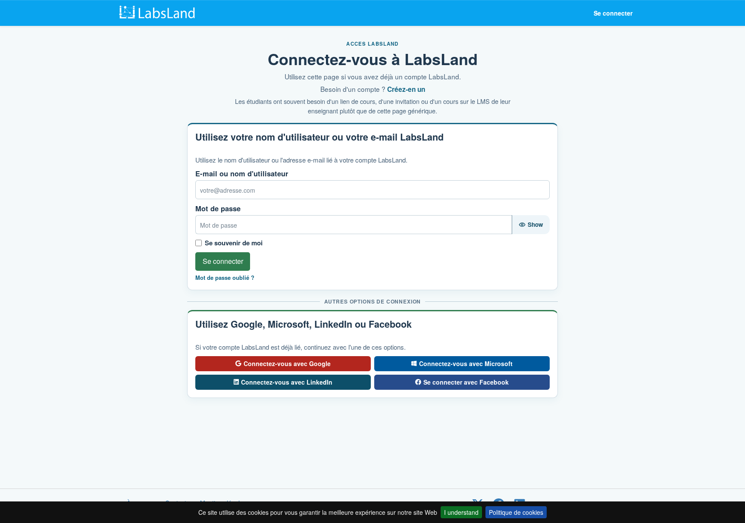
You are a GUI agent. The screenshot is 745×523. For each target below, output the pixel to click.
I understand (461, 512)
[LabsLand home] (159, 13)
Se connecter (613, 13)
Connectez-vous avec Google (287, 363)
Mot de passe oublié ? (224, 278)
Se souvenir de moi (234, 242)
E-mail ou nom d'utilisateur (241, 174)
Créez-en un (406, 89)
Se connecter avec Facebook (466, 382)
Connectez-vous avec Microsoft (466, 363)
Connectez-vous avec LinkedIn (286, 382)
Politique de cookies (516, 512)
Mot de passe (218, 208)
